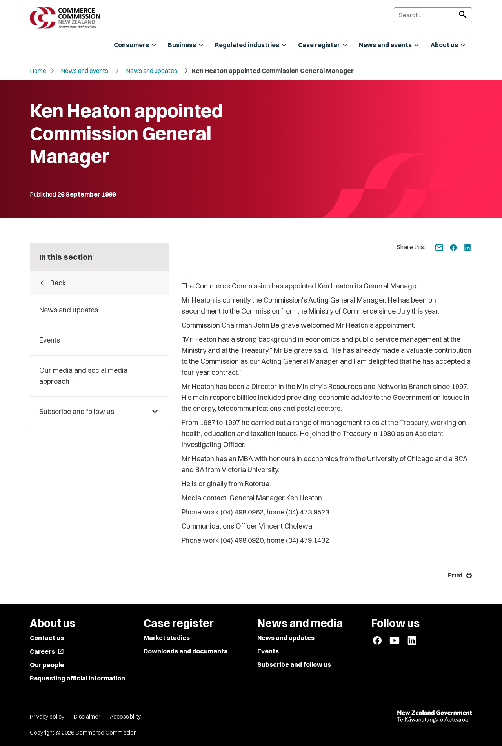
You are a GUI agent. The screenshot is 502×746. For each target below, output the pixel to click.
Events (268, 651)
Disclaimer (87, 716)
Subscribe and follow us (294, 664)
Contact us (47, 638)
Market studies (167, 638)
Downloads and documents (185, 651)
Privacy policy (47, 716)
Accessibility (125, 716)
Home (38, 71)
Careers (47, 651)
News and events (84, 71)
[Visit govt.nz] (434, 716)
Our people (47, 665)
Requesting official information (77, 678)
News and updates (151, 71)
